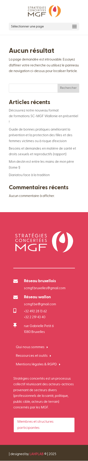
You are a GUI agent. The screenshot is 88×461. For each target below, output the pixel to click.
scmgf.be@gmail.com (40, 304)
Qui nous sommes (30, 347)
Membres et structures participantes (35, 425)
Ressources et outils (32, 356)
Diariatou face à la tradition (29, 175)
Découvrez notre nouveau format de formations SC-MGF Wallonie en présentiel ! (43, 116)
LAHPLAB (37, 454)
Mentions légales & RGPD (36, 364)
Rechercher (68, 88)
